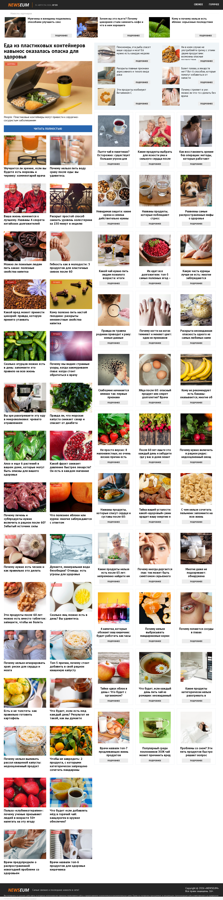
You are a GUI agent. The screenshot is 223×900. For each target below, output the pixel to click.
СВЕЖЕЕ (198, 4)
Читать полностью (48, 128)
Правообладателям (28, 898)
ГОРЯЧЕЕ (214, 4)
